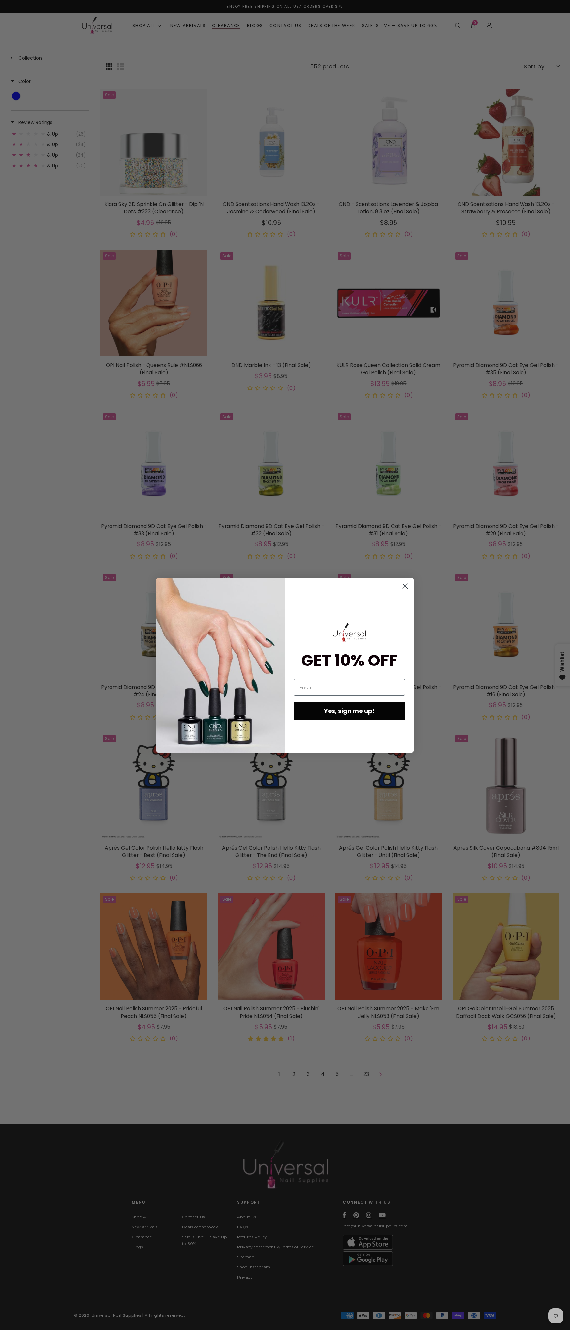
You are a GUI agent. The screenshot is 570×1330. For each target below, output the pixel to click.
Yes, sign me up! (349, 711)
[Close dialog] (405, 586)
